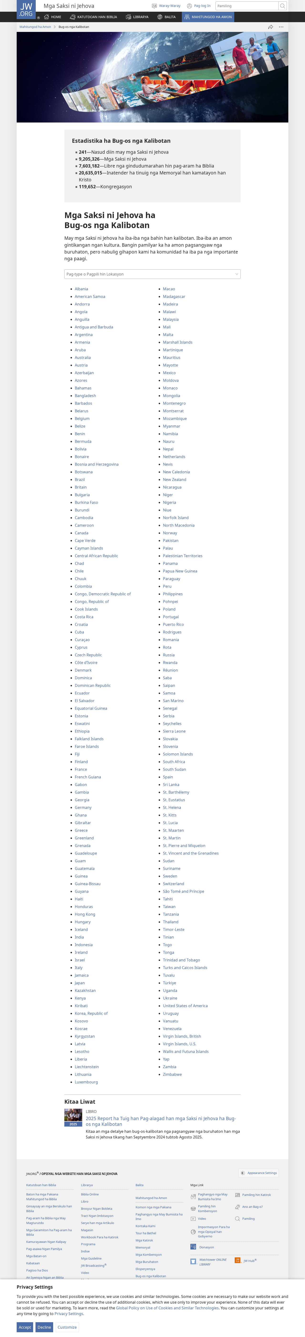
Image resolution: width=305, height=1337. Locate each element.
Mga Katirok (144, 1240)
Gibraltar (83, 822)
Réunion (170, 670)
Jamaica (82, 975)
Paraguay (171, 578)
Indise (85, 1251)
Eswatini (82, 723)
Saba (167, 677)
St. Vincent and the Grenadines (191, 853)
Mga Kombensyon (149, 1254)
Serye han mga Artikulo (97, 1223)
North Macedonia (179, 525)
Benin (80, 433)
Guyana (82, 891)
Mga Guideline (91, 1258)
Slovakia (170, 738)
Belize (80, 426)
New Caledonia (176, 472)
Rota (167, 647)
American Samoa (90, 296)
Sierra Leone (174, 731)
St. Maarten (173, 830)
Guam (80, 860)
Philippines (173, 594)
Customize (67, 1327)
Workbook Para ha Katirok (99, 1237)
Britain (81, 487)
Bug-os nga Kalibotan (151, 1276)
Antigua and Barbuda (94, 327)
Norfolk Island (176, 517)
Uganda (170, 990)
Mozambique (175, 418)
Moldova (171, 380)
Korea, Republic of (91, 1013)
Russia (169, 655)
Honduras (84, 906)
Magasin (87, 1230)
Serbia (168, 716)
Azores (81, 380)
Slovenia (170, 746)
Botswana (84, 472)
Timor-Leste (173, 929)
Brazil (80, 479)
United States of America (185, 1005)
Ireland (81, 952)
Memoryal (143, 1247)
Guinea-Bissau (88, 883)
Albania (81, 288)
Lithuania (83, 1074)
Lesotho (82, 1051)
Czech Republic (88, 655)
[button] (93, 17)
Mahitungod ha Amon (35, 27)
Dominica (83, 677)
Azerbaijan (84, 372)
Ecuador (82, 693)
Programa (88, 1244)
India (79, 937)
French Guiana (88, 777)
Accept (25, 1327)
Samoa (169, 693)
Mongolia (171, 395)
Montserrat (173, 410)
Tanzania (171, 914)
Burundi (82, 510)
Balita (139, 1185)
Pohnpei (170, 601)
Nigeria (169, 502)
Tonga (168, 952)
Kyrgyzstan (85, 1036)
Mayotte (170, 365)
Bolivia (80, 449)
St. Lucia (170, 822)
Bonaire (82, 456)
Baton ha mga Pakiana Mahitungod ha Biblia (42, 1196)
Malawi (169, 311)
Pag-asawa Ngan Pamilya (44, 1249)
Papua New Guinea (180, 571)
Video (85, 1273)
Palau (168, 548)
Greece (81, 830)
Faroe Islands (87, 746)
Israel (80, 960)
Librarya (87, 1185)
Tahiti (168, 899)
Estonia (81, 716)
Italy (78, 967)
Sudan (168, 860)
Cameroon (84, 525)
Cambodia (84, 517)
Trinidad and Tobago (181, 960)
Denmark (83, 670)
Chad (79, 563)
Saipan (169, 685)
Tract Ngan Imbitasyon (97, 1216)
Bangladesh (85, 395)
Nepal (168, 449)
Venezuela (172, 1028)
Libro (84, 1201)
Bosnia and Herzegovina (97, 464)
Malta (168, 334)
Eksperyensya (145, 1269)
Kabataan (33, 1263)
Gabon (81, 784)
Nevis (168, 464)
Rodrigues (172, 632)
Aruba (80, 349)
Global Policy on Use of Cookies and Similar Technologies (167, 1308)
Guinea (81, 876)
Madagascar (174, 296)
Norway (170, 533)
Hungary (83, 921)
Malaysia (171, 319)
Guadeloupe (86, 853)
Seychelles (172, 723)
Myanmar (171, 426)
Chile (79, 571)
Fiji (77, 754)
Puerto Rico (173, 624)
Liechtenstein (87, 1066)
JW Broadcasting (94, 1265)
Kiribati (81, 1005)
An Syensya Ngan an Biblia (45, 1277)
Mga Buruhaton (147, 1262)
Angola (81, 311)
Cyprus (81, 647)
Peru (167, 586)
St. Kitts (170, 815)
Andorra (82, 304)
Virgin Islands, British (182, 1036)
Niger (168, 494)
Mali (167, 327)
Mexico (169, 372)
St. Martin (172, 838)
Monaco (170, 388)
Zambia (169, 1066)
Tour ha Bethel (146, 1233)
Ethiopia (82, 731)
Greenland (84, 838)
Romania (171, 639)
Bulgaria (82, 494)
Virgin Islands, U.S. (179, 1043)
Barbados (83, 403)
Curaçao (82, 639)
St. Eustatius (174, 799)
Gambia (82, 792)
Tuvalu (169, 975)
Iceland (81, 929)
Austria (81, 365)
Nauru (168, 441)
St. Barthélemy (176, 792)
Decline (44, 1327)
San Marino (173, 700)
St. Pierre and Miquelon (184, 845)
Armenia (82, 342)
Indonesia (84, 944)
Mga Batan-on (36, 1256)
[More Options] (281, 27)
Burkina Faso (86, 502)
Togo (167, 944)
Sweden (170, 876)
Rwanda (170, 662)
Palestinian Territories (183, 555)
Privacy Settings (69, 1313)
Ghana (81, 815)
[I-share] (270, 27)
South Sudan (174, 769)
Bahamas (83, 388)
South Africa (174, 761)
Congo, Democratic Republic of (103, 594)
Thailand (170, 921)
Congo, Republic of (92, 601)
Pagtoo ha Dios (37, 1270)
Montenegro (174, 403)
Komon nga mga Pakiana (153, 1207)
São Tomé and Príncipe (183, 891)
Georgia (82, 799)
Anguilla (82, 319)
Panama (170, 563)
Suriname (171, 868)
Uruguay (171, 1013)
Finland (81, 761)
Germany (83, 807)
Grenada (83, 845)
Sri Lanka (171, 784)
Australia (83, 357)
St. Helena (172, 807)
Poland (169, 609)
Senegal (170, 708)
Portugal (171, 616)
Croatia (81, 624)
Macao (169, 288)
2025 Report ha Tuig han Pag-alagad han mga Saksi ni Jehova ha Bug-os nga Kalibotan (161, 1121)
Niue (167, 510)
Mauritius (171, 357)
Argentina (84, 334)
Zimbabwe (172, 1074)
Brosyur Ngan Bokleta (96, 1208)
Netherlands (174, 456)
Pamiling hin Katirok (253, 1195)
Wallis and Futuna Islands (186, 1051)
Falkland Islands (89, 738)
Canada (81, 533)
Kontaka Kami (145, 1226)
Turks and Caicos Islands (185, 967)
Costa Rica (84, 616)
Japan (80, 982)
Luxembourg (86, 1082)
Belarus (81, 410)
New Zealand (174, 479)
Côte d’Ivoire (86, 662)
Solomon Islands (178, 754)
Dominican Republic (93, 685)
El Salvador (85, 700)
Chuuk (80, 578)
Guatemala (85, 868)
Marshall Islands (178, 342)
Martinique (173, 349)
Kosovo (81, 1021)
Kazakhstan (85, 990)
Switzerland (173, 883)
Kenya (80, 998)
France (81, 769)
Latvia (80, 1043)
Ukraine (170, 998)
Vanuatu (170, 1021)
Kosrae (81, 1028)
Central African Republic (96, 555)
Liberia (81, 1059)
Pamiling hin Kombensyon (203, 1209)
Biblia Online (90, 1194)
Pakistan (170, 540)
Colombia (83, 586)
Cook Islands (86, 609)
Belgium (82, 418)
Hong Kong (85, 914)
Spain (168, 777)
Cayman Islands (89, 548)
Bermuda (83, 441)
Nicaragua (172, 487)
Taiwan (169, 906)
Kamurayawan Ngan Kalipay (46, 1242)
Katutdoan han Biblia (41, 1185)
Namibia (170, 433)
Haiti (79, 899)
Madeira (170, 304)
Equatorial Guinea (91, 708)
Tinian (168, 937)
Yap (166, 1059)
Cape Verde (85, 540)
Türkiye (169, 982)
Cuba (79, 632)
